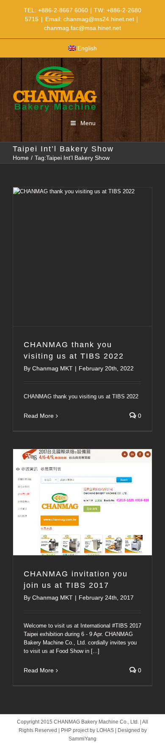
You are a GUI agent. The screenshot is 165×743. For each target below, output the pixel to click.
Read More (39, 415)
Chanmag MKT (52, 368)
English (87, 48)
